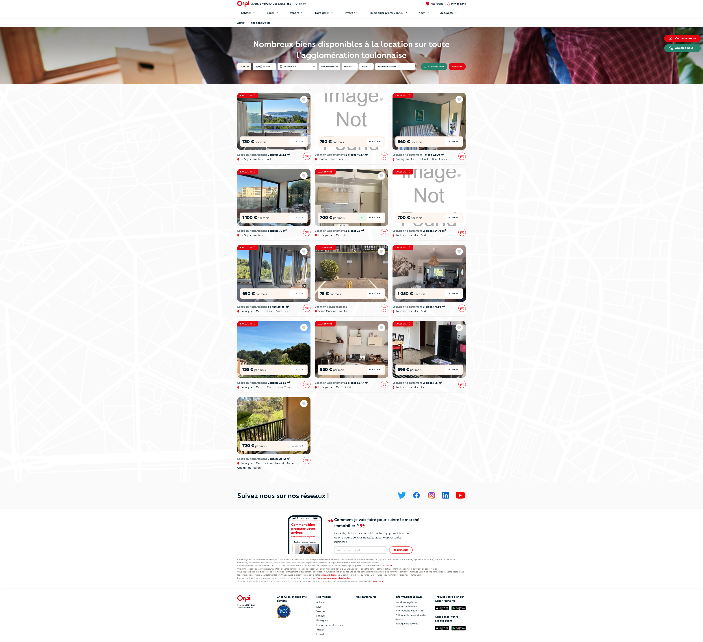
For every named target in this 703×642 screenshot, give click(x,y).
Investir (320, 634)
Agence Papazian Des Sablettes (271, 3)
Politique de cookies (406, 623)
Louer (319, 606)
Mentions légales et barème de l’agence (406, 604)
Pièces (365, 66)
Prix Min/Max (327, 66)
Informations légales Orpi (409, 610)
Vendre (320, 611)
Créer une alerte (436, 66)
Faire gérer (322, 620)
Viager (320, 629)
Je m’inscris (401, 550)
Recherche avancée (386, 66)
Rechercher (457, 66)
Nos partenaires (366, 596)
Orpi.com (300, 3)
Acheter (320, 602)
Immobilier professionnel (330, 625)
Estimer (320, 615)
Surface (348, 66)
